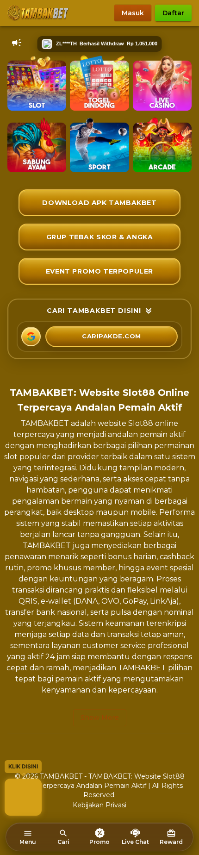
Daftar (173, 13)
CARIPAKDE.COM (111, 336)
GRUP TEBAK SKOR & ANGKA (99, 237)
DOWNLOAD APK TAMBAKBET (99, 203)
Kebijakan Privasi (99, 805)
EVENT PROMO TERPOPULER (99, 271)
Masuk (133, 13)
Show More (100, 717)
